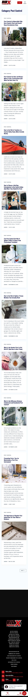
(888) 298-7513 (9, 680)
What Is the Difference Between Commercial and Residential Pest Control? (13, 403)
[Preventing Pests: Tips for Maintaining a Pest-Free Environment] (14, 473)
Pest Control (7, 18)
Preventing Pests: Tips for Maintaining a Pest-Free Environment (11, 460)
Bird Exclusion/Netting (14, 637)
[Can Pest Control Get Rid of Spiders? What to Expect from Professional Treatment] (14, 254)
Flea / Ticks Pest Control (14, 642)
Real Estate (14, 660)
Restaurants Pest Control (14, 662)
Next (22, 570)
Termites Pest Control (14, 646)
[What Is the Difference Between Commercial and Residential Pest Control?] (14, 416)
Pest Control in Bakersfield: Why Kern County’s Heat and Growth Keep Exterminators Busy (13, 23)
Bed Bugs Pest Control (14, 634)
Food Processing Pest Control (14, 655)
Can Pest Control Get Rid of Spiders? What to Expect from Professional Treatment (12, 240)
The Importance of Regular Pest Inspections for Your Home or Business (13, 517)
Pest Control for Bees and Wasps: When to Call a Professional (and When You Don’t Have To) (13, 78)
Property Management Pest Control (14, 658)
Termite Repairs (14, 664)
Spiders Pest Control (14, 645)
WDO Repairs (14, 666)
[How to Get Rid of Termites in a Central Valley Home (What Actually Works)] (14, 145)
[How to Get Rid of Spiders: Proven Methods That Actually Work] (14, 309)
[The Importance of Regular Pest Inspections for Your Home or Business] (14, 531)
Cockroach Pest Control (14, 639)
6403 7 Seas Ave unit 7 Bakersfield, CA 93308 (14, 676)
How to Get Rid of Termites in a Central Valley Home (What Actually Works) (14, 132)
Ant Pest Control (14, 631)
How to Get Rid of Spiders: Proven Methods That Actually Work (13, 297)
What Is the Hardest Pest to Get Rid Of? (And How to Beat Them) (13, 348)
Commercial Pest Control (14, 653)
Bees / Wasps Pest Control (14, 636)
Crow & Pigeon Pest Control (14, 640)
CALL (19, 2)
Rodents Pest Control (14, 643)
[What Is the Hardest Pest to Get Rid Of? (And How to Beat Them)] (14, 361)
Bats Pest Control (14, 632)
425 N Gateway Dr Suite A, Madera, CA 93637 (14, 672)
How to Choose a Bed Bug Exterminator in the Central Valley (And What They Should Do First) (13, 187)
